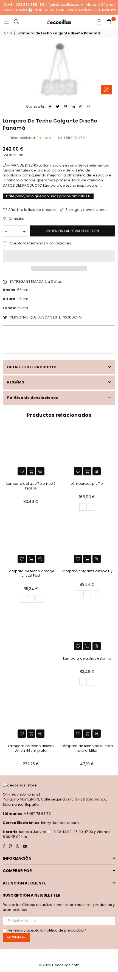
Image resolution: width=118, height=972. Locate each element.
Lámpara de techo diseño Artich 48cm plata (31, 748)
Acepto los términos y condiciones (40, 243)
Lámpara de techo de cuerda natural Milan (87, 748)
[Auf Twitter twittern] (58, 106)
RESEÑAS (15, 382)
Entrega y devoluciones (86, 209)
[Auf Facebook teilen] (50, 106)
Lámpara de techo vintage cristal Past (31, 573)
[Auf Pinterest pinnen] (66, 106)
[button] (59, 256)
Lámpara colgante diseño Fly (87, 571)
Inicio (7, 33)
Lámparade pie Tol (87, 483)
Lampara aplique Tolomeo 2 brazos (31, 486)
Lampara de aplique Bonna (87, 658)
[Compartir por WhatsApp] (81, 106)
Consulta (16, 218)
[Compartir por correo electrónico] (89, 106)
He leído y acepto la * (47, 930)
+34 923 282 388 (22, 4)
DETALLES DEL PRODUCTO (32, 367)
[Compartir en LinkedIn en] (73, 106)
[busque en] (16, 22)
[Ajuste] (99, 22)
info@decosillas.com (64, 4)
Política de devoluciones (32, 397)
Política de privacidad (64, 930)
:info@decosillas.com (59, 822)
